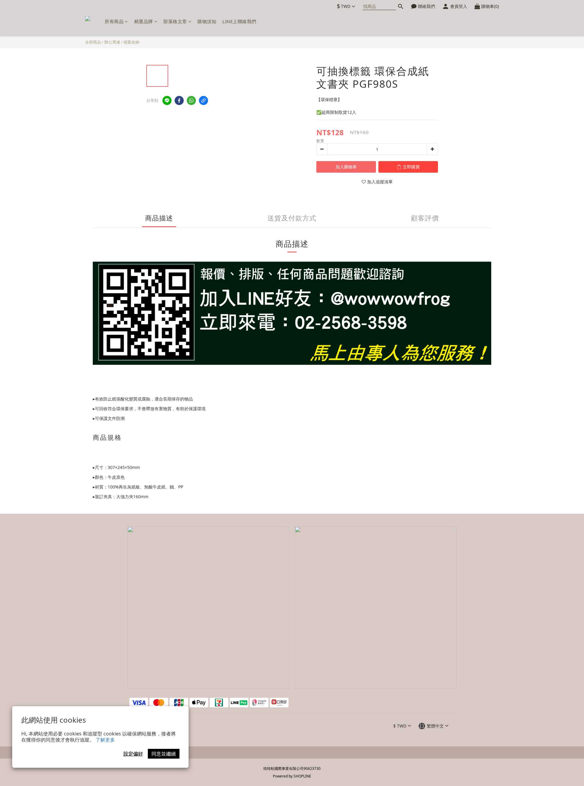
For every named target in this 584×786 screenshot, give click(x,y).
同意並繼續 (163, 753)
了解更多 (105, 739)
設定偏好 (133, 753)
